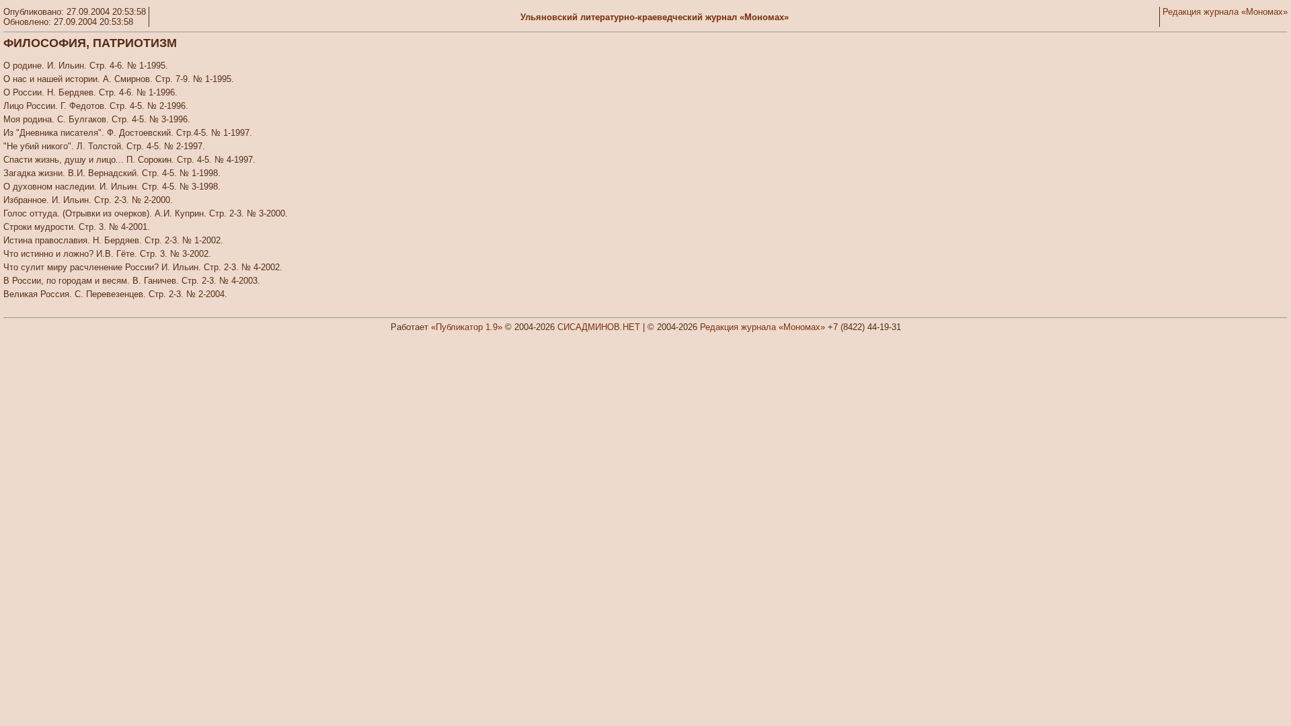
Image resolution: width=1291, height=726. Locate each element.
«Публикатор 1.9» (466, 327)
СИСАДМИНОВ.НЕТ (598, 327)
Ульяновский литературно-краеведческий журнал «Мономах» (654, 17)
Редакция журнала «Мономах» (1225, 12)
